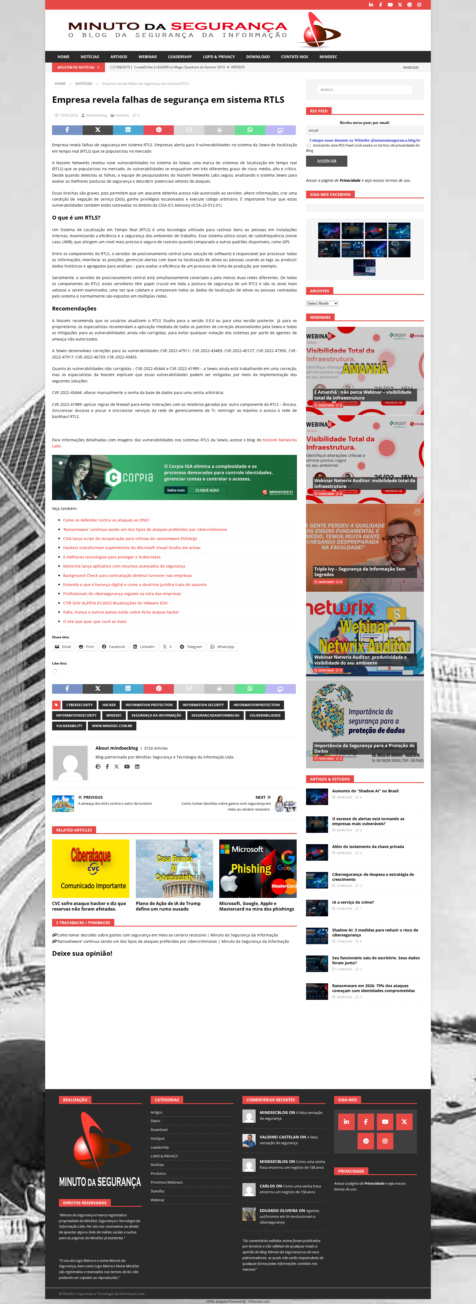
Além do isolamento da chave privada (368, 846)
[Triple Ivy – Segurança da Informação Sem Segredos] (365, 547)
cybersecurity (79, 705)
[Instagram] (419, 5)
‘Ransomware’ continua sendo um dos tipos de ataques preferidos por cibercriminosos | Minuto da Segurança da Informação (173, 941)
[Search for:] (365, 90)
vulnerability (69, 725)
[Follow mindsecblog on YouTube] (125, 766)
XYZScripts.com (259, 1301)
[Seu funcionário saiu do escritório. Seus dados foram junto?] (317, 963)
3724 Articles (156, 748)
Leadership (180, 56)
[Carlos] (249, 1193)
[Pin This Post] (159, 130)
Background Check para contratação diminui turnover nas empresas (127, 575)
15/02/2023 (69, 115)
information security (203, 705)
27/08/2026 (344, 886)
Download (258, 56)
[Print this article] (219, 130)
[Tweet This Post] (98, 130)
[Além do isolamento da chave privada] (376, 231)
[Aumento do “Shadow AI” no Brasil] (329, 231)
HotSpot (158, 1138)
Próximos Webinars (167, 1182)
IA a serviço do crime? (353, 902)
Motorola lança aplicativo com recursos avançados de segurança (124, 566)
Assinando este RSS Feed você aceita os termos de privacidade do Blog (363, 148)
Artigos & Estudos (330, 779)
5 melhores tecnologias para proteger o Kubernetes (112, 557)
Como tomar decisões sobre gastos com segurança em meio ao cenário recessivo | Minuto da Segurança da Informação (167, 935)
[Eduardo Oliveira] (249, 1217)
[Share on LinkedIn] (128, 130)
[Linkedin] (371, 5)
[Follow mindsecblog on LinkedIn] (135, 766)
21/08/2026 (344, 969)
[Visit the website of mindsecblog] (98, 766)
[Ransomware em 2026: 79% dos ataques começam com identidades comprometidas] (317, 991)
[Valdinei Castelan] (249, 1144)
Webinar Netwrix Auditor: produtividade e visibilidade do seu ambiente (360, 660)
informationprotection (257, 705)
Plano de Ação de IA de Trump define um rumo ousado (168, 906)
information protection (149, 705)
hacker (109, 705)
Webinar (148, 56)
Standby (157, 1191)
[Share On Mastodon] (280, 130)
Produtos (158, 1173)
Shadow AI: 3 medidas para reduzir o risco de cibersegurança (375, 932)
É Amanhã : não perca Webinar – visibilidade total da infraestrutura (362, 395)
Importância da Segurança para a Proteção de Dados (364, 748)
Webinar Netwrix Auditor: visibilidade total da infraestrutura (364, 483)
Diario (155, 1120)
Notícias (90, 56)
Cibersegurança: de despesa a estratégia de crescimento (373, 877)
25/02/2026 (326, 405)
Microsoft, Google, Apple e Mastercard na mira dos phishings (256, 906)
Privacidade (350, 180)
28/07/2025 (326, 582)
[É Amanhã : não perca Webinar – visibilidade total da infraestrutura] (365, 371)
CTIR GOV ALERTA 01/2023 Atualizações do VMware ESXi (115, 603)
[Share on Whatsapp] (250, 130)
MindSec (328, 56)
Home (63, 56)
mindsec (114, 715)
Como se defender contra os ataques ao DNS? (106, 520)
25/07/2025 (326, 670)
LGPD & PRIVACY (219, 56)
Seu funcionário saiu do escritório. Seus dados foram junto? (376, 960)
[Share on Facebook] (67, 130)
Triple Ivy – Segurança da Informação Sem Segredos (359, 572)
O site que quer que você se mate (94, 621)
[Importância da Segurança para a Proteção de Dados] (365, 724)
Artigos (118, 56)
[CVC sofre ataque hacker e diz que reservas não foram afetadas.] (90, 868)
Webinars (320, 317)
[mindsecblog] (249, 1119)
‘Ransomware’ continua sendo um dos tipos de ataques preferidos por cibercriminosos (145, 529)
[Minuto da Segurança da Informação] (201, 47)
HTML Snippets (217, 1301)
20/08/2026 (344, 997)
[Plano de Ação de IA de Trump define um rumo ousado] (174, 868)
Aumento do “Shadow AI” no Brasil (365, 790)
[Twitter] (400, 5)
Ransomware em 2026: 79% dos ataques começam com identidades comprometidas (373, 988)
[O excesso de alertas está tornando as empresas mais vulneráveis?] (353, 231)
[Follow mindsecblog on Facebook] (105, 766)
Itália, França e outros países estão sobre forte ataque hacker (121, 612)
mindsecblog (96, 115)
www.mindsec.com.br (112, 725)
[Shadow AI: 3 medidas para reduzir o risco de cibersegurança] (353, 249)
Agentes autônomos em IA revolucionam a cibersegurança (289, 1216)
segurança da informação (157, 715)
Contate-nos (294, 56)
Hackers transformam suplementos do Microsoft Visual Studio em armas (132, 547)
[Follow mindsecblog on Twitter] (114, 766)
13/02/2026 (326, 494)
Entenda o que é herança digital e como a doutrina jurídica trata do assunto (135, 584)
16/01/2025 (326, 758)
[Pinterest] (409, 5)
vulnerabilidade (265, 715)
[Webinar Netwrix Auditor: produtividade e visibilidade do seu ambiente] (365, 636)
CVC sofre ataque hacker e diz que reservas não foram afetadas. (89, 906)
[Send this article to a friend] (189, 130)
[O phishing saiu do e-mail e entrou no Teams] (364, 267)
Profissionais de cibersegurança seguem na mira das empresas (122, 593)
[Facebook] (380, 5)
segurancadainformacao (215, 715)
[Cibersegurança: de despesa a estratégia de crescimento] (399, 231)
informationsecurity (76, 715)
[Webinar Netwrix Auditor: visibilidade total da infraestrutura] (365, 459)
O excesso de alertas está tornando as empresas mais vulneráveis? (368, 821)
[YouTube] (390, 5)
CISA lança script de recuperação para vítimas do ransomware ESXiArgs (130, 538)
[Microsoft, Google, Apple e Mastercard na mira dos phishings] (258, 868)
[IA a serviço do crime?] (329, 249)
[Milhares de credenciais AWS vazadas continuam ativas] (399, 249)
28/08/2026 (344, 797)
